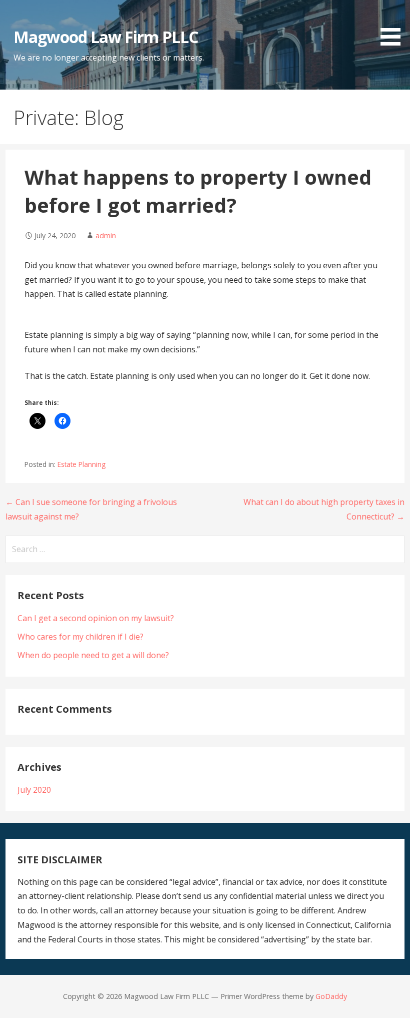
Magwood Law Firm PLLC (106, 37)
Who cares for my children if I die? (81, 636)
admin (106, 235)
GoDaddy (331, 996)
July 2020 (34, 789)
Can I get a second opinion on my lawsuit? (96, 618)
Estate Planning (82, 464)
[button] (394, 24)
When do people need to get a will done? (93, 655)
